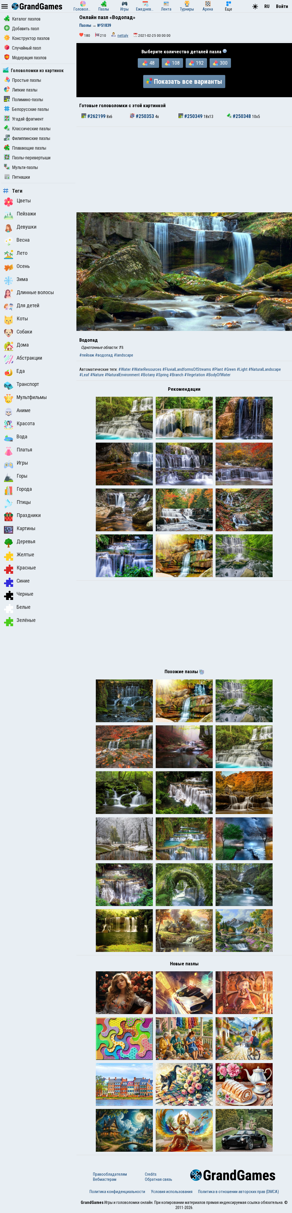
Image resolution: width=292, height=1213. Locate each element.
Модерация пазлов (29, 57)
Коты (22, 319)
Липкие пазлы (24, 90)
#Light (242, 369)
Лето (22, 253)
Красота (26, 423)
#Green (230, 369)
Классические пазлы (31, 128)
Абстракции (29, 358)
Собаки (24, 332)
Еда (21, 371)
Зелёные (26, 620)
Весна (23, 240)
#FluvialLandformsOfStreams (186, 369)
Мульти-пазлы (25, 167)
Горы (22, 476)
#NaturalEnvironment (122, 374)
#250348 (242, 116)
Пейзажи (26, 214)
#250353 (145, 116)
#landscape (123, 355)
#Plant (217, 369)
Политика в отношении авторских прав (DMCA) (238, 1191)
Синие (23, 581)
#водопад (104, 355)
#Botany (148, 374)
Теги (17, 191)
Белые (24, 607)
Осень (23, 266)
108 (176, 63)
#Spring (162, 374)
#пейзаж (86, 355)
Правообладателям (110, 1174)
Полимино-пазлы (27, 99)
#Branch (176, 374)
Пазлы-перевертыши (31, 157)
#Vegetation (194, 374)
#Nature (97, 374)
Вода (22, 436)
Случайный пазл (26, 48)
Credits (151, 1174)
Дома (23, 345)
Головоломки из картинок (37, 70)
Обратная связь (158, 1179)
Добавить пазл (25, 28)
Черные (25, 594)
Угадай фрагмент (28, 119)
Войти (282, 6)
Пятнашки (21, 177)
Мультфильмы (32, 397)
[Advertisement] (184, 169)
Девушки (26, 227)
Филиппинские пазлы (31, 138)
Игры (22, 463)
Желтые (25, 554)
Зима (22, 279)
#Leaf (84, 374)
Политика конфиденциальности (117, 1191)
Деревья (26, 541)
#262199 (96, 116)
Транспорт (28, 384)
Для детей (28, 305)
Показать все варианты (188, 82)
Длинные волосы (35, 292)
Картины (26, 528)
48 (152, 63)
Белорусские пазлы (30, 109)
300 (224, 63)
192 (200, 63)
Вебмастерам (104, 1179)
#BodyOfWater (218, 374)
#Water (124, 369)
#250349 (193, 116)
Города (24, 489)
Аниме (24, 410)
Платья (24, 450)
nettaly (122, 35)
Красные (26, 568)
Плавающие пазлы (29, 148)
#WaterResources (146, 369)
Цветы (24, 201)
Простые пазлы (26, 80)
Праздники (29, 515)
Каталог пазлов (26, 19)
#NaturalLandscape (264, 369)
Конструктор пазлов (31, 38)
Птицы (24, 502)
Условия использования (171, 1191)
